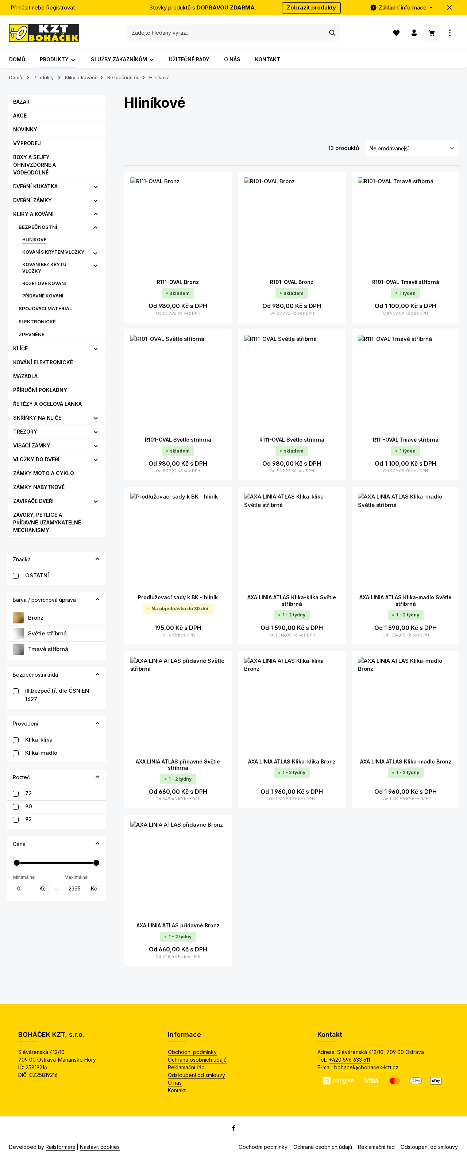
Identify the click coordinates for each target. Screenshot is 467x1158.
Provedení (25, 723)
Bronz (35, 617)
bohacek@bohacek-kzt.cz (366, 1067)
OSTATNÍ (37, 575)
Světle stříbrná (47, 633)
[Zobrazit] (449, 33)
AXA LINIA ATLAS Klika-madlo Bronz (405, 761)
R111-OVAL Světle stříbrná (291, 439)
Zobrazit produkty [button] (311, 7)
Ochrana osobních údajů (197, 1060)
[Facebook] (234, 1129)
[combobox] (226, 32)
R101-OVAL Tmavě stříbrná (405, 282)
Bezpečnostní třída (35, 675)
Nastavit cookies (100, 1147)
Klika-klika (39, 739)
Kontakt (177, 1090)
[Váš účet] (414, 33)
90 (28, 806)
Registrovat (60, 7)
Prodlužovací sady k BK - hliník (178, 597)
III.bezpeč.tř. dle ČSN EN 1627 (57, 695)
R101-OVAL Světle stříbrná (178, 439)
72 (28, 793)
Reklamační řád (186, 1067)
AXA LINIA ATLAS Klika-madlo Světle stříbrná (405, 600)
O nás (175, 1083)
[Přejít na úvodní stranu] (44, 33)
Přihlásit (20, 7)
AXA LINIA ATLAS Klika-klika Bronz (292, 761)
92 (28, 819)
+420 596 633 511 (349, 1060)
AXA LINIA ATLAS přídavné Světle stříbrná (178, 764)
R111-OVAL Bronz (178, 282)
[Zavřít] (449, 8)
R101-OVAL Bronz (291, 282)
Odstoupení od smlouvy (196, 1075)
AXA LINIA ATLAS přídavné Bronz (178, 925)
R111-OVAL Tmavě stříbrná (406, 439)
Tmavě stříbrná (48, 649)
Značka (22, 559)
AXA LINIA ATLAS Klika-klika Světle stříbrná (291, 600)
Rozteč (21, 777)
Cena (19, 844)
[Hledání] (332, 32)
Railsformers (60, 1147)
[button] (95, 186)
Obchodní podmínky (192, 1052)
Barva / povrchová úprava (44, 600)
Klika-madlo (41, 752)
